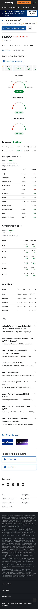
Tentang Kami (25, 495)
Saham (4, 7)
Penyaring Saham (15, 7)
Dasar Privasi (5, 590)
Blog (3, 495)
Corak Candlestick (18, 50)
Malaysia (26, 7)
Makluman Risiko (6, 596)
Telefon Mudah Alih (8, 499)
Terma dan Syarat (7, 584)
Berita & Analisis (21, 45)
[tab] (8, 68)
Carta (11, 45)
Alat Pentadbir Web (8, 507)
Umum (4, 45)
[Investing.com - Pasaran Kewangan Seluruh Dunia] (10, 3)
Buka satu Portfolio (8, 503)
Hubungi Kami (25, 503)
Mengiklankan (25, 499)
